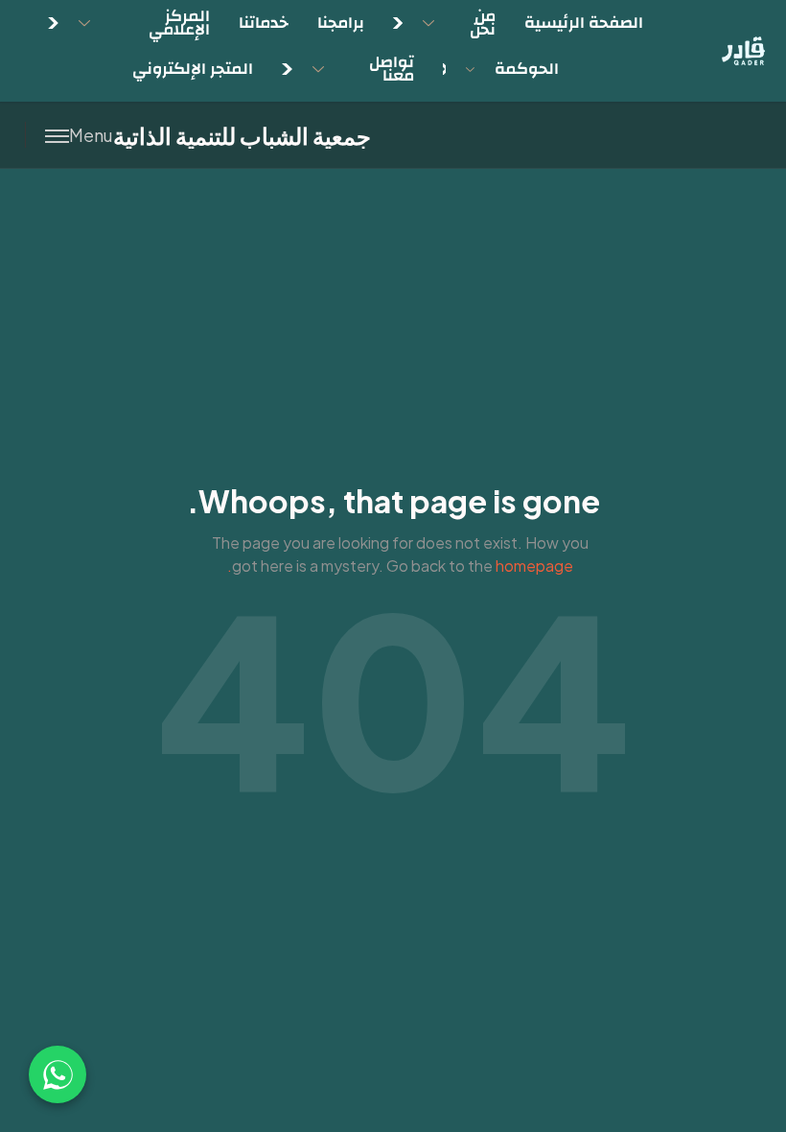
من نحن (483, 22)
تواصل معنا (391, 68)
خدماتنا (264, 22)
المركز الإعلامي (179, 22)
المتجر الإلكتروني (192, 68)
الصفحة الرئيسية (583, 22)
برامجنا (340, 22)
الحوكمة (527, 68)
